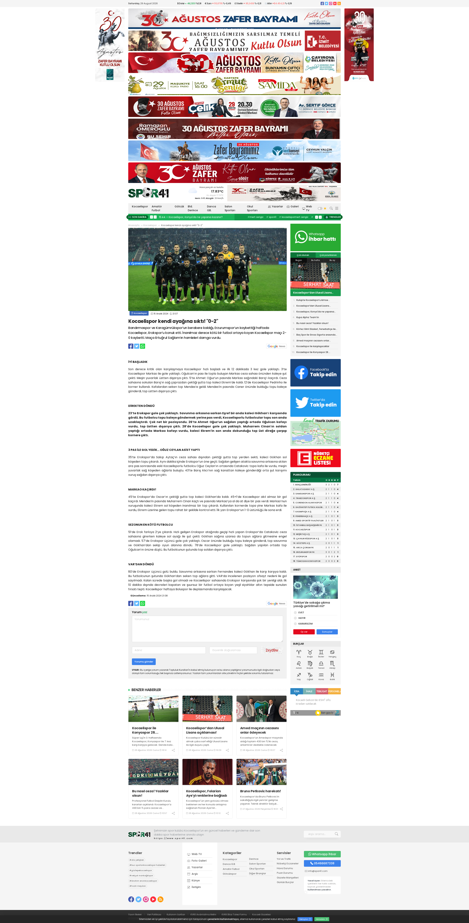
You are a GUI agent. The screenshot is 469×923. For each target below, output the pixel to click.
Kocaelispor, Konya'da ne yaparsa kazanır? (315, 292)
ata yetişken (137, 859)
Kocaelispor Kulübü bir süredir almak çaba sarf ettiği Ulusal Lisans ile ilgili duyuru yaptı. (207, 741)
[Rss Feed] (339, 3)
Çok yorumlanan (328, 255)
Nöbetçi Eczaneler (288, 863)
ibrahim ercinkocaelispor (143, 880)
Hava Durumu (285, 868)
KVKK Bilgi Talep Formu (234, 914)
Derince (253, 859)
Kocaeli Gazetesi (261, 914)
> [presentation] (155, 216)
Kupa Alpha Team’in (307, 317)
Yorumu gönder (143, 661)
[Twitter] (326, 3)
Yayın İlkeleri (135, 914)
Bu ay (332, 260)
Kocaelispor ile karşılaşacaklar (312, 346)
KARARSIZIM (305, 623)
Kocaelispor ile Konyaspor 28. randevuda (144, 730)
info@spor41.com (318, 871)
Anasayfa (133, 225)
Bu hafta (315, 260)
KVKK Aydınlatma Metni (203, 914)
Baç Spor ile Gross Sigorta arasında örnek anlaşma (315, 335)
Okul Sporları (252, 208)
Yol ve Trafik (284, 859)
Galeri (295, 206)
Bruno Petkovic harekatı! (260, 791)
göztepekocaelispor (141, 870)
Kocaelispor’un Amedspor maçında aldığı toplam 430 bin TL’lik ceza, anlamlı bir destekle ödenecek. (261, 741)
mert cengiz (255, 217)
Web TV (309, 208)
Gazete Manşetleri (288, 877)
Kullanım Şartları (176, 914)
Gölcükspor (230, 874)
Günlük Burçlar (285, 882)
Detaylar (304, 919)
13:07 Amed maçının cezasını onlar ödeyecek (210, 217)
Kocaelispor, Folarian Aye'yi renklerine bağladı (206, 793)
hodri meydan (138, 885)
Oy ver (304, 631)
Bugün (299, 260)
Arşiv (194, 874)
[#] (139, 834)
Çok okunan (303, 255)
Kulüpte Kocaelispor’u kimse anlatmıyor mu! (312, 300)
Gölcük (179, 206)
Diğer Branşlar (257, 873)
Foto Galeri (198, 860)
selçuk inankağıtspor (141, 875)
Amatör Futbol (157, 208)
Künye (195, 880)
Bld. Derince (193, 208)
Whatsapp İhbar (324, 854)
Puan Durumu (285, 873)
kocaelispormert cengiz (293, 217)
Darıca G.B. (229, 864)
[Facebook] (322, 3)
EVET (301, 612)
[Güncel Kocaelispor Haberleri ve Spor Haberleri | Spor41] (148, 192)
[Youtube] (335, 3)
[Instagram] (330, 3)
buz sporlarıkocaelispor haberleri (147, 865)
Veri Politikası (154, 914)
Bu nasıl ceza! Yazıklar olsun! (150, 793)
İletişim (196, 887)
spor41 (271, 217)
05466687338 (324, 863)
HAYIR (301, 618)
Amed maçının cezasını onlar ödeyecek (259, 730)
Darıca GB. (211, 208)
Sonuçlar (327, 631)
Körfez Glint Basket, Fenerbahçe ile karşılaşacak (316, 329)
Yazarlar (277, 206)
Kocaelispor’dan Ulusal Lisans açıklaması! (205, 730)
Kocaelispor (140, 206)
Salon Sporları (230, 208)
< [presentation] (151, 216)
